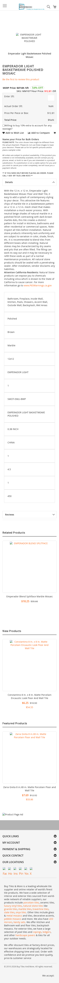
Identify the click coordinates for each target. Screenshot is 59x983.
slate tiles (9, 912)
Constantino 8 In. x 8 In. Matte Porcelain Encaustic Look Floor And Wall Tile (29, 696)
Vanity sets (19, 922)
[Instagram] (16, 869)
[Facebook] (5, 869)
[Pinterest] (21, 869)
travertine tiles (41, 909)
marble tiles (24, 909)
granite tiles (10, 909)
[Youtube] (26, 869)
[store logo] (32, 6)
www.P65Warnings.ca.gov (38, 285)
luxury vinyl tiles (13, 905)
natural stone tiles (33, 905)
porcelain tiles (31, 902)
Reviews (9, 514)
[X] (32, 869)
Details (9, 182)
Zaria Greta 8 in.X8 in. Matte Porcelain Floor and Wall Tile (29, 789)
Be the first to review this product (20, 79)
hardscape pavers (25, 935)
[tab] (29, 182)
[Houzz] (10, 869)
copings (37, 931)
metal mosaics (14, 915)
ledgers (47, 931)
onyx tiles (21, 912)
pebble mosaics (12, 918)
